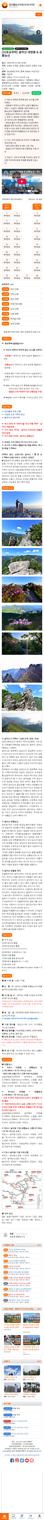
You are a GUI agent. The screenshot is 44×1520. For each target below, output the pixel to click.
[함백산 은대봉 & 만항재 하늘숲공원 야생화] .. (31, 1328)
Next (37, 31)
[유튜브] (27, 1460)
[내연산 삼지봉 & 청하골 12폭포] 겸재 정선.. (12, 1349)
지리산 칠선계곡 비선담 (19, 1427)
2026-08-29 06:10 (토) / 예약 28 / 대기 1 (16, 1251)
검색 (39, 14)
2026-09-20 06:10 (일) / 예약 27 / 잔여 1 (16, 1295)
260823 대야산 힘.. (11, 1378)
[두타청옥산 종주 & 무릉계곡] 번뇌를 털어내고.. (31, 1350)
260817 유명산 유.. (30, 1378)
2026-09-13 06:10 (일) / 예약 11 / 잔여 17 (16, 1284)
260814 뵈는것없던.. (11, 1395)
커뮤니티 (22, 1518)
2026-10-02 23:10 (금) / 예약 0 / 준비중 (16, 1301)
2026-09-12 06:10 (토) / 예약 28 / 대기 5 (16, 1273)
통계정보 (30, 1518)
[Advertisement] (22, 1492)
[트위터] (22, 1460)
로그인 (40, 1518)
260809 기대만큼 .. (30, 1395)
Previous (4, 31)
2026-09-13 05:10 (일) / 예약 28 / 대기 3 (16, 1279)
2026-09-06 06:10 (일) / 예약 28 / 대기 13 (16, 1267)
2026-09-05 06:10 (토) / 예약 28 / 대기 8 (16, 1262)
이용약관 (19, 1455)
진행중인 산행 (9, 1245)
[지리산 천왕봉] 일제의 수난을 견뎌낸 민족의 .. (12, 1327)
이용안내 (13, 1518)
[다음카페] (32, 1460)
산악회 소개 (9, 1455)
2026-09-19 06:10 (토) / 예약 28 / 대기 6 (17, 1290)
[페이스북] (12, 1460)
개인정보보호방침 (32, 1455)
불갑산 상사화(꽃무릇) (19, 1421)
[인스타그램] (17, 1460)
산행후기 (7, 1361)
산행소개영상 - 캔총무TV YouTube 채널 (18, 1309)
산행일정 (4, 1518)
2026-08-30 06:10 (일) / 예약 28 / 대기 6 (16, 1256)
